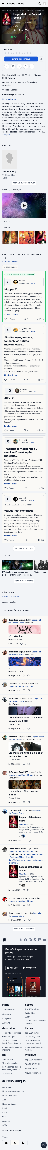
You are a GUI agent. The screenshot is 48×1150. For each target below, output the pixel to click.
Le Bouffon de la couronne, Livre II (33, 1041)
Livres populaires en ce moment (35, 1048)
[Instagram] (30, 941)
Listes (6, 555)
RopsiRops (13, 620)
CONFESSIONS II (33, 1064)
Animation (6, 85)
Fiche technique (9, 99)
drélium (22, 281)
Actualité (6, 1023)
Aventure (21, 82)
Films (15, 10)
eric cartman (15, 898)
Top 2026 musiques (33, 1060)
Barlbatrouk (14, 698)
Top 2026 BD (8, 1059)
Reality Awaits (31, 1068)
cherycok (22, 498)
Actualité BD (7, 1073)
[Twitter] (21, 941)
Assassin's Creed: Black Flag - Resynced (12, 1041)
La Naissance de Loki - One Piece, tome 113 (12, 1068)
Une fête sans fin (9, 1063)
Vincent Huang (9, 171)
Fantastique (32, 82)
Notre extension (9, 1095)
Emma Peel (14, 848)
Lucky (27, 1017)
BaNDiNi (23, 389)
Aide (4, 1100)
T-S (10, 810)
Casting (6, 145)
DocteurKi (23, 440)
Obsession (6, 1014)
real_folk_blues (25, 329)
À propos (6, 1087)
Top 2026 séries (32, 1009)
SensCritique (6, 10)
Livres (29, 1028)
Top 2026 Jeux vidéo (11, 1033)
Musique (30, 1054)
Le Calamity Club (32, 1036)
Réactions (8, 592)
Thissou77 (13, 683)
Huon (11, 913)
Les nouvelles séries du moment (35, 1022)
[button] (44, 3)
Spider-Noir (30, 1013)
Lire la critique (11, 314)
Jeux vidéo (9, 1028)
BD (4, 1054)
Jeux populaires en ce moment (12, 1048)
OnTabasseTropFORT (19, 772)
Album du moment (33, 1073)
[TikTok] (35, 941)
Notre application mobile (13, 1091)
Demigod (14, 90)
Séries (29, 1004)
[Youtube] (44, 941)
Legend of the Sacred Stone (34, 10)
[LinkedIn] (39, 941)
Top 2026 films (8, 1010)
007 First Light (8, 1036)
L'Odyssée (6, 1018)
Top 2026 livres (32, 1033)
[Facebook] (25, 941)
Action (21, 10)
